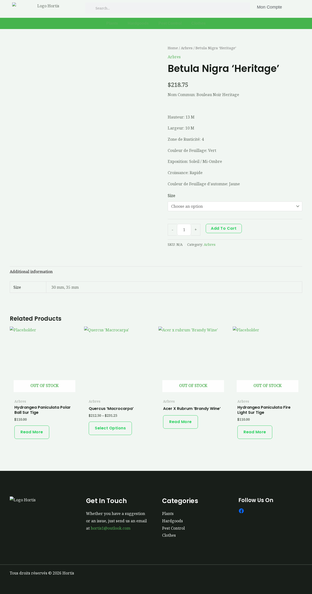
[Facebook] (241, 511)
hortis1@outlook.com (110, 528)
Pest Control (170, 23)
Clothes (198, 23)
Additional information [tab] (31, 271)
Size (171, 195)
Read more (31, 432)
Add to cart (224, 228)
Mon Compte (269, 7)
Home (173, 47)
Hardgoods (138, 23)
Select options (110, 428)
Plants (112, 23)
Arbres (187, 47)
